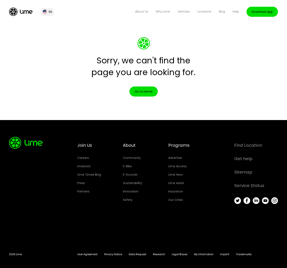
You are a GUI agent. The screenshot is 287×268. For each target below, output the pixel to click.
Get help (243, 159)
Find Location (248, 145)
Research (159, 254)
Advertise (175, 158)
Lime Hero (175, 175)
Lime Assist (176, 183)
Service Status (249, 185)
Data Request (137, 254)
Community (132, 158)
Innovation (130, 191)
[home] (21, 12)
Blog (222, 11)
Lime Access (177, 166)
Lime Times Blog (89, 175)
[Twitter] (237, 200)
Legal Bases (179, 254)
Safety (128, 200)
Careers (83, 158)
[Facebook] (247, 200)
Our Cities (175, 200)
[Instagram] (274, 200)
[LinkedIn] (256, 200)
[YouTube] (265, 200)
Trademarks (244, 254)
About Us (141, 11)
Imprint (224, 254)
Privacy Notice (113, 254)
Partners (83, 191)
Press (81, 183)
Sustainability (132, 183)
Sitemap (243, 172)
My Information (203, 254)
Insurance (175, 191)
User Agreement (87, 254)
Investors (84, 166)
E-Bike (127, 166)
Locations (204, 11)
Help (236, 11)
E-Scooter (130, 175)
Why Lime (163, 11)
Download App (262, 12)
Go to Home (144, 91)
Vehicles (184, 11)
